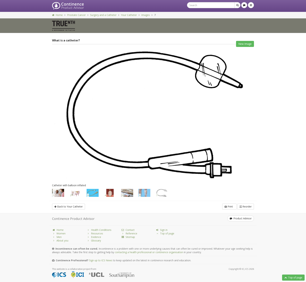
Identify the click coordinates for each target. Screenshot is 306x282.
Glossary (96, 240)
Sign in (164, 230)
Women (61, 233)
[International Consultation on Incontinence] (79, 275)
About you (62, 240)
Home (59, 15)
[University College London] (99, 275)
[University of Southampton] (123, 275)
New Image (245, 43)
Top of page (295, 277)
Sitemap (130, 237)
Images (145, 15)
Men (59, 237)
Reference (131, 233)
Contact (130, 230)
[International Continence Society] (61, 275)
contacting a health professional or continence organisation (149, 252)
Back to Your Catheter (69, 206)
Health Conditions (101, 230)
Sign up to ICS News (100, 260)
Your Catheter (129, 15)
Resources (97, 233)
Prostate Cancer (76, 15)
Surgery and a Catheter (103, 15)
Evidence (96, 237)
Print (230, 206)
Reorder (247, 206)
